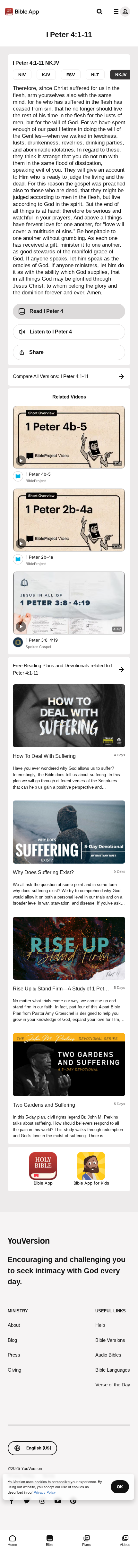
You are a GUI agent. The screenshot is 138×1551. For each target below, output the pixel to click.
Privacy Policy (45, 1492)
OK (120, 1486)
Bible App (43, 1183)
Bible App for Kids (91, 1183)
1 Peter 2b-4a (45, 557)
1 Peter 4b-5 (43, 474)
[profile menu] (120, 11)
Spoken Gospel (38, 646)
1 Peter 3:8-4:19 (47, 640)
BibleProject (36, 481)
